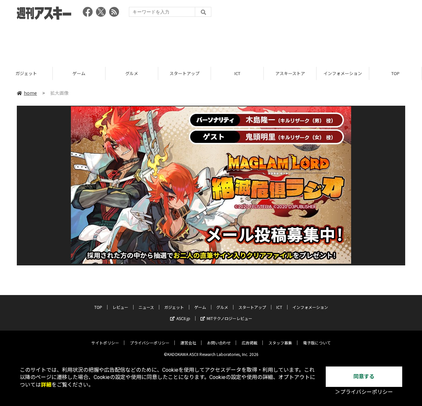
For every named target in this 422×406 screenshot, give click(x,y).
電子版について (317, 342)
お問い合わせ (219, 342)
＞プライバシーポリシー (364, 392)
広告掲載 (249, 342)
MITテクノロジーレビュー (229, 318)
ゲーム (79, 73)
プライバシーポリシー (149, 342)
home (30, 93)
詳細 (46, 385)
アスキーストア (290, 73)
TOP (395, 73)
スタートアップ (184, 73)
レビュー (120, 307)
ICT (237, 73)
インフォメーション (342, 73)
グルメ (131, 73)
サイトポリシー (105, 342)
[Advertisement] (211, 41)
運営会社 (188, 342)
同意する (364, 376)
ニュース (146, 307)
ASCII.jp (183, 318)
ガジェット (26, 73)
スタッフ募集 (280, 342)
